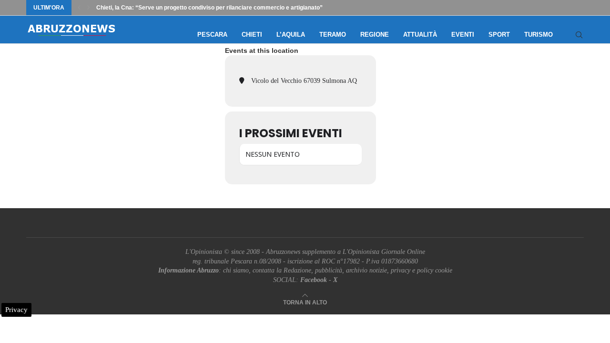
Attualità (420, 34)
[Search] (579, 35)
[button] (79, 7)
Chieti (252, 34)
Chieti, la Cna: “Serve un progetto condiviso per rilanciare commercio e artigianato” (209, 7)
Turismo (538, 34)
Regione (374, 34)
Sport (499, 34)
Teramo (332, 34)
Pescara (212, 34)
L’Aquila (290, 34)
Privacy (16, 309)
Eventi (462, 34)
